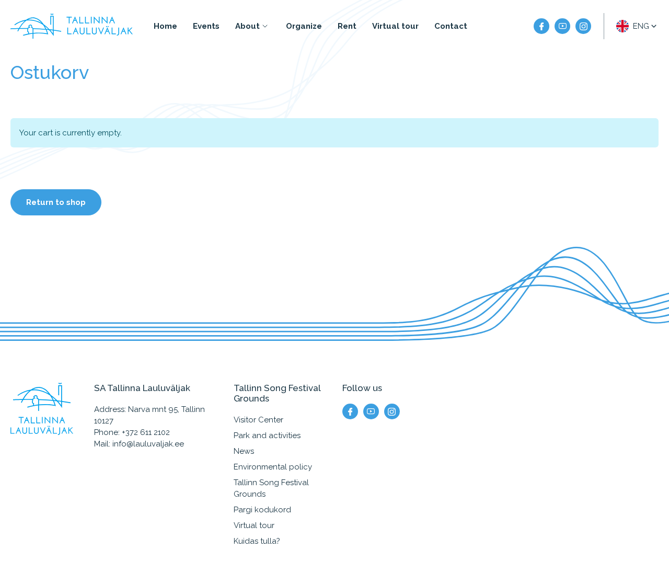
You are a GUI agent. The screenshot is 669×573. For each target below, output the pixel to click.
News (244, 451)
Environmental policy (273, 467)
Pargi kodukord (262, 509)
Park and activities (267, 435)
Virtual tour (395, 26)
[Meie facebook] (541, 26)
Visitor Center (258, 420)
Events (206, 26)
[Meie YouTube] (562, 26)
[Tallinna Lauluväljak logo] (71, 26)
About (247, 26)
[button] (637, 26)
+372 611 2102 (146, 432)
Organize (304, 26)
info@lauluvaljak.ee (148, 444)
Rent (347, 26)
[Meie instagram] (583, 26)
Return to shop (56, 202)
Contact (450, 26)
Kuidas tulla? (257, 541)
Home (165, 26)
